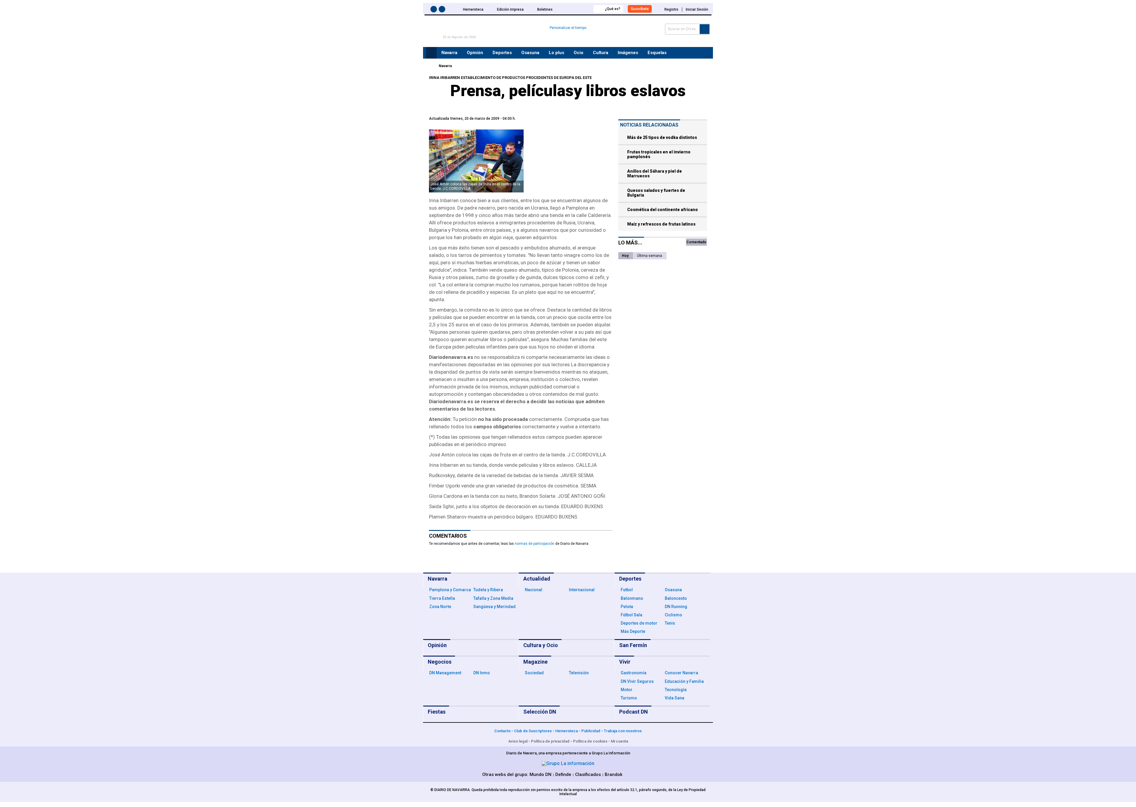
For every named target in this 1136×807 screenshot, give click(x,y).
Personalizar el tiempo (568, 28)
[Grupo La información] (568, 763)
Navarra (445, 66)
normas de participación (534, 544)
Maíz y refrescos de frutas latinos (661, 224)
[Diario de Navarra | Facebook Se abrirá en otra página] (434, 10)
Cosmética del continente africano (662, 209)
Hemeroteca (473, 9)
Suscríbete (640, 9)
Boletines (545, 9)
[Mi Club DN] (578, 8)
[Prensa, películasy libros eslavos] (476, 160)
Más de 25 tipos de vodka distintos (662, 137)
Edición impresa (510, 9)
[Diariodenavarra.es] (430, 66)
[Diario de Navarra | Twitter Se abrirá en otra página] (443, 10)
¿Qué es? (612, 9)
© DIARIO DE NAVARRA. (451, 790)
